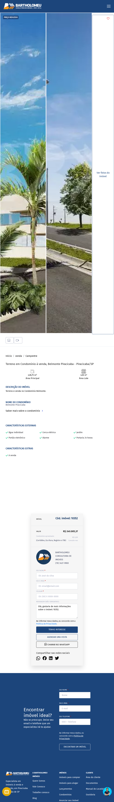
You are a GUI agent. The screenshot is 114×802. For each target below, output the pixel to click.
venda (18, 356)
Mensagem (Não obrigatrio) (47, 602)
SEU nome (40, 571)
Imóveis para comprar (69, 777)
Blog (35, 798)
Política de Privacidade (46, 624)
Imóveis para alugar (68, 783)
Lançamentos (65, 789)
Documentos (92, 783)
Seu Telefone (65, 717)
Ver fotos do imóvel (103, 174)
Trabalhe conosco (41, 792)
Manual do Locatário (95, 789)
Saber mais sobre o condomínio (23, 410)
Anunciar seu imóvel (69, 800)
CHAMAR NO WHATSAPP (58, 644)
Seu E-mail (64, 703)
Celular (40, 591)
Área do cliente (93, 777)
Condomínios (65, 794)
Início (9, 356)
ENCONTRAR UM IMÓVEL (75, 747)
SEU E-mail (41, 581)
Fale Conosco (39, 786)
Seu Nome (63, 690)
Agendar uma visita (57, 637)
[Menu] (109, 6)
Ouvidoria (90, 794)
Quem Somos (39, 781)
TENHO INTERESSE (57, 629)
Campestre (31, 356)
